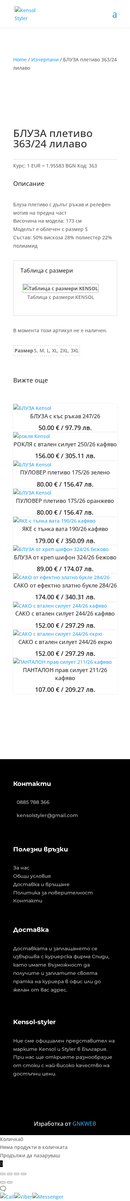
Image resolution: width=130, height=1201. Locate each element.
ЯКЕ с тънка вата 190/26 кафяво (65, 529)
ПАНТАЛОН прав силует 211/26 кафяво (65, 673)
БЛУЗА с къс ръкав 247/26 (65, 416)
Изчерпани (45, 59)
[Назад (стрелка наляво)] (3, 1182)
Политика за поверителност (53, 893)
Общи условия (32, 876)
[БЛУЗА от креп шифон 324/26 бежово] (61, 549)
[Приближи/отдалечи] (3, 1174)
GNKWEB (84, 1123)
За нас (21, 868)
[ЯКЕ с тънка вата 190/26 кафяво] (54, 520)
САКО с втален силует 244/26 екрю (65, 642)
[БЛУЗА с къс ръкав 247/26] (32, 408)
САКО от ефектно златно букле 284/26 (65, 585)
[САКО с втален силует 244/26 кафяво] (60, 605)
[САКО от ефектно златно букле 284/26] (61, 577)
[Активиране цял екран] (9, 1174)
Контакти (27, 901)
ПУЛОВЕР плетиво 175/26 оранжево (65, 501)
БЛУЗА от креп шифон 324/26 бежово (65, 557)
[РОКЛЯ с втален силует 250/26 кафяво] (31, 436)
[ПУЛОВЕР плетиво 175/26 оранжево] (32, 492)
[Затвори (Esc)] (23, 1174)
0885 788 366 (33, 802)
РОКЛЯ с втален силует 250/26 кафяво (65, 444)
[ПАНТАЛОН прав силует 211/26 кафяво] (62, 662)
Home (20, 59)
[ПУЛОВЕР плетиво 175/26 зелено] (32, 464)
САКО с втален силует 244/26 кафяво (65, 613)
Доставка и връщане (41, 884)
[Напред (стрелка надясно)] (9, 1182)
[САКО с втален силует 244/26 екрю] (57, 633)
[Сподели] (16, 1174)
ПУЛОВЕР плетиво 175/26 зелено (65, 472)
